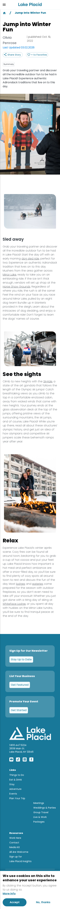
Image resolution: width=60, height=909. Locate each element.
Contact (14, 842)
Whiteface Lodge (14, 604)
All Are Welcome (18, 852)
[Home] (4, 13)
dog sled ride (30, 259)
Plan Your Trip (17, 798)
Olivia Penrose (9, 40)
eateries (37, 584)
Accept (15, 902)
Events (13, 793)
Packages (38, 821)
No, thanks (43, 902)
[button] (8, 5)
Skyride (47, 381)
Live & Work (40, 817)
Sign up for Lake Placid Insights (20, 859)
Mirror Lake (9, 275)
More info (9, 893)
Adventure (15, 789)
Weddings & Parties (44, 807)
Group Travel (40, 812)
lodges (20, 584)
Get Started (18, 710)
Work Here (15, 838)
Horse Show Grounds (16, 287)
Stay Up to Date (21, 659)
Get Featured (19, 685)
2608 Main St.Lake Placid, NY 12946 (21, 750)
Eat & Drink (15, 779)
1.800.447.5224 (17, 745)
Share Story (14, 54)
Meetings (38, 803)
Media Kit (14, 847)
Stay (11, 784)
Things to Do (16, 775)
